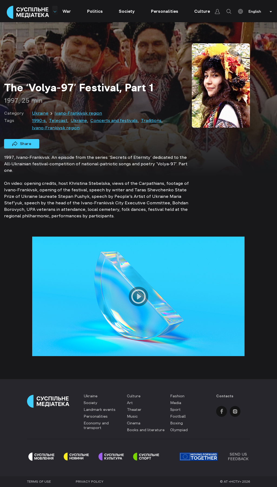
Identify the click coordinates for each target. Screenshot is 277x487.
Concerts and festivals (114, 120)
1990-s (39, 120)
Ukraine (40, 113)
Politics (95, 11)
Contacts (224, 396)
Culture (202, 11)
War (66, 11)
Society (127, 11)
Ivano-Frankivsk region (78, 113)
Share (25, 144)
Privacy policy (90, 481)
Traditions (151, 120)
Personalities (164, 11)
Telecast (58, 120)
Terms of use (39, 481)
